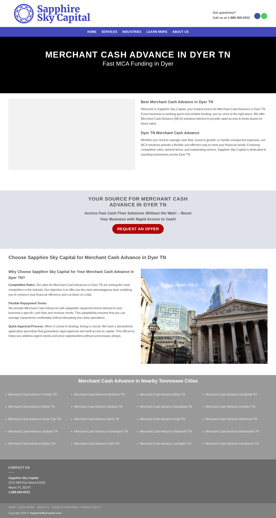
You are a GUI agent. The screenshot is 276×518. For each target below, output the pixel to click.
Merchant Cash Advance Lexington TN (165, 443)
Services (109, 31)
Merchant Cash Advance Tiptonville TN (166, 431)
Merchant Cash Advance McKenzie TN (231, 419)
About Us (180, 31)
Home (92, 31)
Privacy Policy (91, 507)
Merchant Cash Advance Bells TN (96, 419)
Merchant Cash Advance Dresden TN (230, 406)
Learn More (156, 31)
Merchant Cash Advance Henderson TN (232, 443)
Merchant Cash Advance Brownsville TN (232, 431)
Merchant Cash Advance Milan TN (163, 394)
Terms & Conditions (65, 507)
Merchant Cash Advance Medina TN (98, 406)
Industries (131, 31)
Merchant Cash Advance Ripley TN (31, 443)
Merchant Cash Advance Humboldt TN (231, 394)
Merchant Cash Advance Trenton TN (32, 394)
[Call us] (264, 16)
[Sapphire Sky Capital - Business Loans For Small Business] (51, 13)
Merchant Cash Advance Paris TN (96, 443)
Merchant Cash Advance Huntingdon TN (101, 431)
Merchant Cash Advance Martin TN (31, 406)
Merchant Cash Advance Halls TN (162, 419)
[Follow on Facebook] (257, 16)
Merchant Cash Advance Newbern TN (99, 394)
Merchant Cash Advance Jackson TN (33, 431)
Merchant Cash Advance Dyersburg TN (166, 406)
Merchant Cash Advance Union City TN (34, 419)
